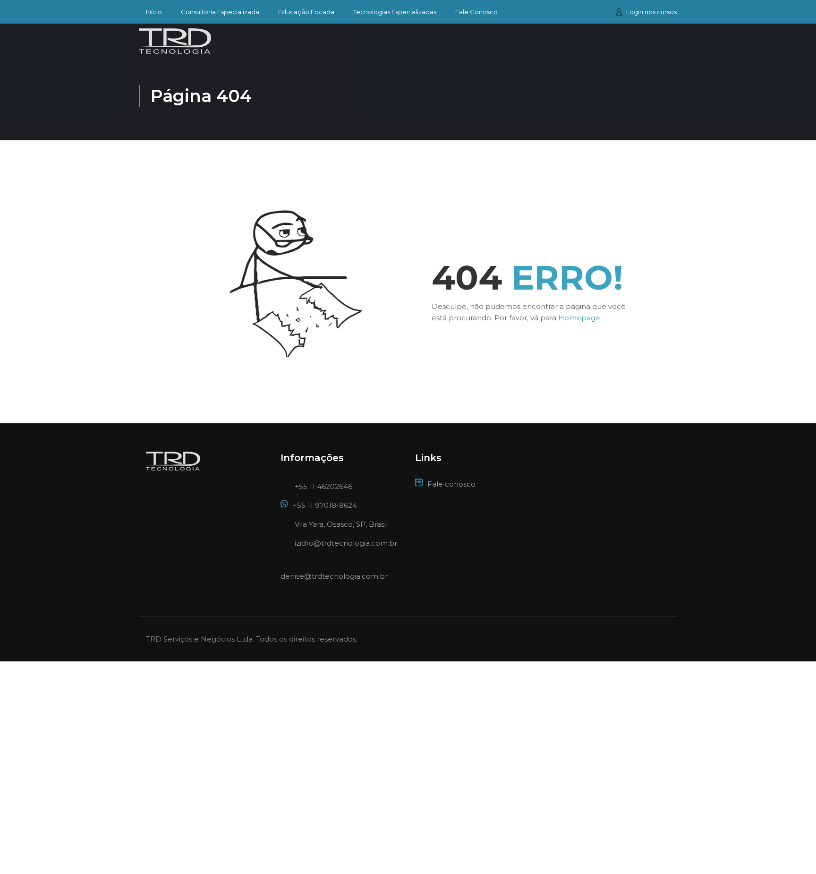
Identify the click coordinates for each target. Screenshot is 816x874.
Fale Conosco (476, 12)
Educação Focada (306, 12)
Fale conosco (451, 484)
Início (154, 12)
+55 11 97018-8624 (325, 505)
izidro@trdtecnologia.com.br (346, 543)
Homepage (579, 317)
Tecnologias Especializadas (394, 12)
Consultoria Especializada (220, 12)
